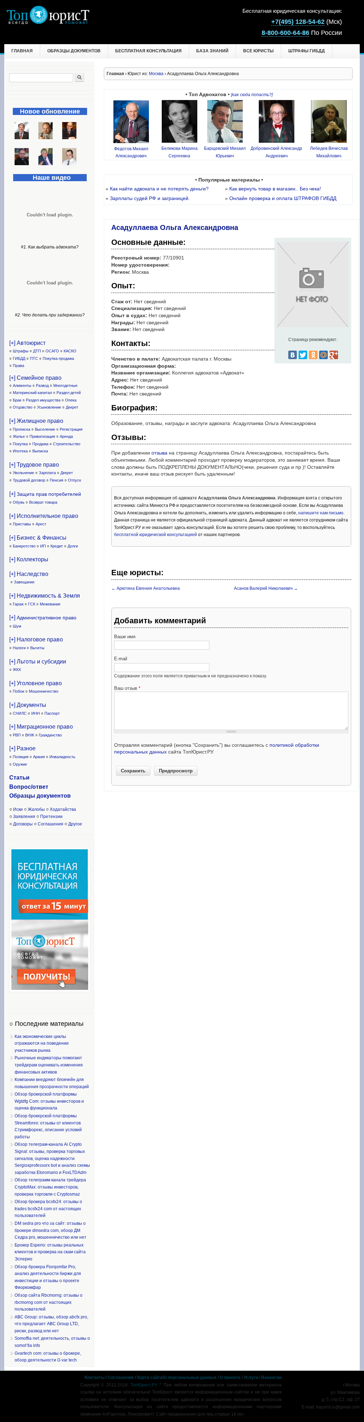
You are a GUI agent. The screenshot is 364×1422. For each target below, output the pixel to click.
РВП (17, 735)
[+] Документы (27, 705)
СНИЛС (20, 713)
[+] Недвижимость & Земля (44, 596)
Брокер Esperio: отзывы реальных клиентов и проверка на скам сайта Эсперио (50, 1252)
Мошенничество (43, 691)
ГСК (31, 604)
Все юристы (258, 50)
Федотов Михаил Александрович (131, 152)
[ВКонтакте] (292, 355)
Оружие (20, 764)
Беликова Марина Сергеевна (179, 152)
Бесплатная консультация (148, 50)
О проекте (230, 1377)
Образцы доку (29, 796)
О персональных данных (190, 1377)
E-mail (120, 658)
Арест (41, 524)
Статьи (19, 778)
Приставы (22, 524)
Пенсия (56, 480)
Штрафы (20, 351)
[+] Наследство (28, 574)
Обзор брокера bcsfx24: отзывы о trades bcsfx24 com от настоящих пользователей (48, 1208)
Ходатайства (63, 809)
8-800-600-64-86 (285, 32)
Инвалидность (62, 757)
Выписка (40, 451)
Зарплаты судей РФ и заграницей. (150, 198)
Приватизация (42, 436)
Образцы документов (74, 50)
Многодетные (65, 385)
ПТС (34, 358)
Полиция (20, 757)
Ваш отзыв (127, 688)
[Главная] (48, 22)
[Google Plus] (334, 355)
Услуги (251, 1377)
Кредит (56, 546)
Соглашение (121, 1377)
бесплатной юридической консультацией (155, 534)
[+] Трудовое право (34, 465)
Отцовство (22, 407)
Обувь (19, 502)
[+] (45, 494)
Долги (73, 546)
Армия (39, 757)
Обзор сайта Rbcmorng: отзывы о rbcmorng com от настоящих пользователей (48, 1302)
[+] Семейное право (35, 378)
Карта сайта (149, 1377)
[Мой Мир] (323, 355)
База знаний (212, 50)
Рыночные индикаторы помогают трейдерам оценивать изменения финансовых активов (49, 1064)
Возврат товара (43, 502)
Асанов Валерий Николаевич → (266, 588)
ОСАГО (52, 351)
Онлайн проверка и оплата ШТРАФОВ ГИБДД (282, 198)
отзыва (159, 453)
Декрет (72, 407)
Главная (22, 50)
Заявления (24, 816)
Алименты (22, 385)
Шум (17, 626)
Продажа (40, 444)
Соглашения (50, 824)
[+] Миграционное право (41, 727)
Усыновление (49, 407)
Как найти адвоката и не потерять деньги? (159, 188)
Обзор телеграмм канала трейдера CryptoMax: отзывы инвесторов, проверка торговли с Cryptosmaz (50, 1186)
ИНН (35, 713)
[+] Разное (22, 748)
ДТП (37, 351)
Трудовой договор (29, 480)
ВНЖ (29, 735)
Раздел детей (69, 392)
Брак (17, 400)
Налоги (19, 648)
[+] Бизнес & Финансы (37, 538)
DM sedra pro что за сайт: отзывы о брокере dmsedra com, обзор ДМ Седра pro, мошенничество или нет (50, 1230)
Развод (42, 385)
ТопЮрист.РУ (143, 1384)
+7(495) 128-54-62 (298, 21)
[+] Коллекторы (28, 559)
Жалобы (36, 809)
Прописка (21, 429)
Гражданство (50, 735)
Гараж (18, 604)
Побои (18, 691)
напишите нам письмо (320, 512)
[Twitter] (303, 355)
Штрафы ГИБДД (306, 50)
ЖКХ (17, 669)
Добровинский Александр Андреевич (276, 152)
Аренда (66, 436)
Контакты (95, 1377)
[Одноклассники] (313, 355)
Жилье (19, 436)
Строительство (66, 444)
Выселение (45, 429)
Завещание (24, 582)
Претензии (51, 816)
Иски (18, 809)
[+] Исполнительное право (43, 516)
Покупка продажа (58, 358)
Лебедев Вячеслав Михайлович (329, 152)
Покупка (20, 444)
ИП (43, 546)
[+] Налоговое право (36, 639)
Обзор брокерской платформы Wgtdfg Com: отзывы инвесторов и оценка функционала (49, 1101)
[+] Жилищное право (36, 421)
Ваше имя (124, 636)
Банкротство (24, 546)
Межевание (50, 604)
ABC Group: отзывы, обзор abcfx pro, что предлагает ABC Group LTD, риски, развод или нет (51, 1324)
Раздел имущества (43, 400)
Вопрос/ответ (28, 787)
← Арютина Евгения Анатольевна (145, 588)
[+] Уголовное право (35, 683)
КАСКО (70, 351)
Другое (75, 824)
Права (18, 365)
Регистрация (71, 429)
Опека (70, 400)
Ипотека (20, 451)
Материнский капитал (32, 392)
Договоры (23, 824)
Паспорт (52, 713)
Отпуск (74, 480)
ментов (60, 796)
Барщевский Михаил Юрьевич (225, 152)
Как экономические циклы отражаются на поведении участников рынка (42, 1043)
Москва (156, 73)
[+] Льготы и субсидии (37, 661)
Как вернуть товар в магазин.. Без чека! (275, 188)
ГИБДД (19, 358)
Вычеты (37, 648)
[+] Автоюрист (27, 343)
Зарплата (47, 473)
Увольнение (23, 473)
